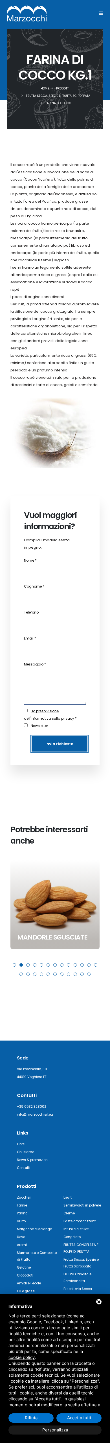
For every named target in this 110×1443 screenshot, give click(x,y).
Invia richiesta (59, 743)
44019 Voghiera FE (32, 1077)
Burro (21, 1221)
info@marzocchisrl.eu (35, 1114)
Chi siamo (25, 1152)
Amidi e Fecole (29, 1283)
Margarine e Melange (34, 1229)
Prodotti (26, 1186)
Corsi (21, 1144)
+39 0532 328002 (31, 1106)
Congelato (72, 1237)
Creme (69, 1213)
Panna (22, 1213)
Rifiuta (31, 1417)
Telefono (31, 612)
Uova (21, 1237)
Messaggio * (35, 664)
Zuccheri (24, 1197)
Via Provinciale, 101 (32, 1069)
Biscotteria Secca (77, 1289)
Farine (22, 1205)
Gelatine (24, 1267)
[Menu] (101, 13)
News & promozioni (33, 1160)
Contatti (23, 1168)
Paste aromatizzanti (79, 1221)
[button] (14, 965)
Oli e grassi (26, 1291)
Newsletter (39, 725)
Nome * (30, 560)
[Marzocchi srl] (27, 13)
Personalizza (55, 1430)
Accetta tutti (79, 1417)
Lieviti (67, 1197)
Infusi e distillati (76, 1229)
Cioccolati (25, 1275)
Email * (30, 638)
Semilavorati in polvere (82, 1205)
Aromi (22, 1245)
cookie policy (21, 1357)
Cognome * (34, 586)
